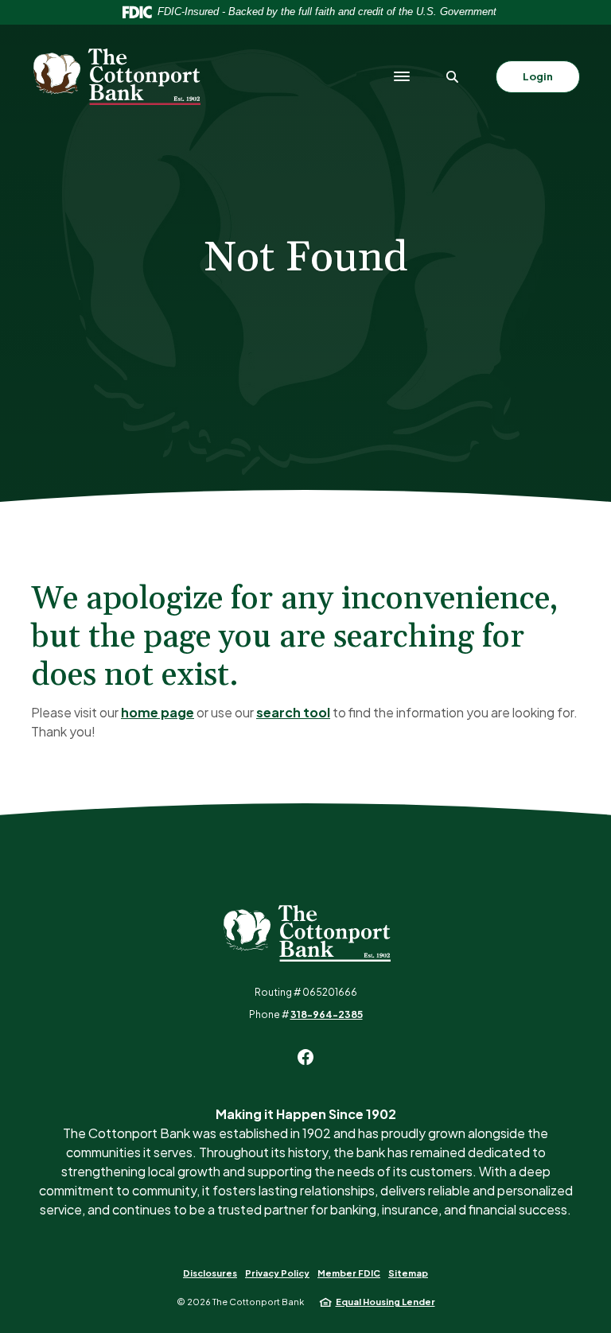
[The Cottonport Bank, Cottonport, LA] (115, 77)
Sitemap (408, 1273)
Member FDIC (348, 1273)
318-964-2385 (326, 1014)
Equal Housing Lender (385, 1301)
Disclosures (210, 1273)
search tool (293, 712)
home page (157, 712)
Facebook (305, 1057)
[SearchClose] (453, 77)
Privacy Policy (277, 1273)
